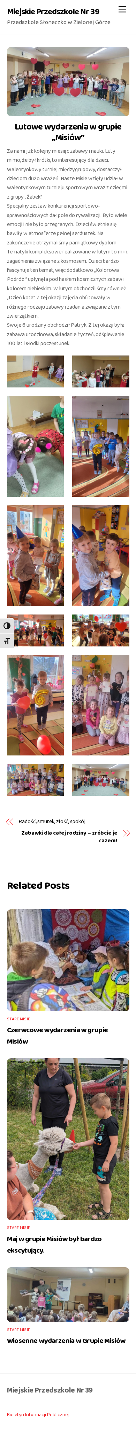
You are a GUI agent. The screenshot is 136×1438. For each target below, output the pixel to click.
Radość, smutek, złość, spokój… (53, 822)
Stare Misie (18, 1019)
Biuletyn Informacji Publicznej (38, 1415)
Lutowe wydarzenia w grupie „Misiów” (68, 132)
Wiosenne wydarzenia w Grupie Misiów (66, 1341)
